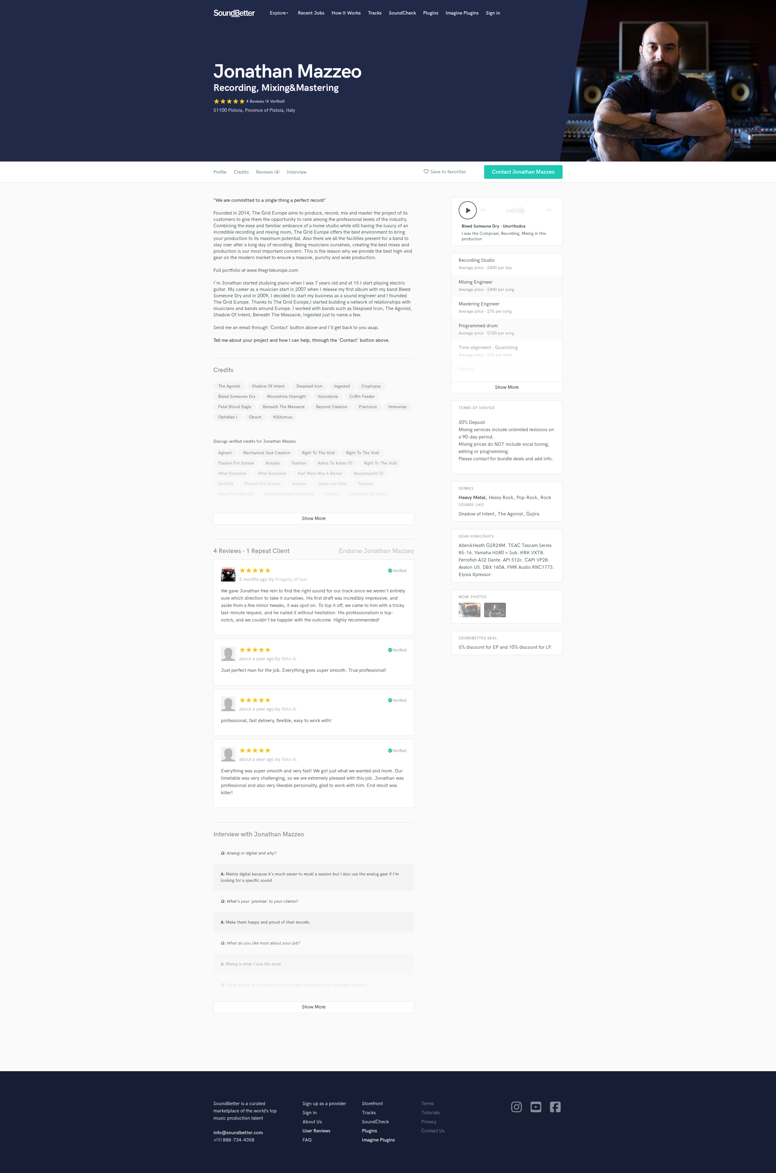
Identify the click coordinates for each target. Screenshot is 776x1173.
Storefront (372, 1104)
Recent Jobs (311, 13)
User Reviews (316, 1131)
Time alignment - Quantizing (488, 348)
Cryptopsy (371, 386)
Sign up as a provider (324, 1104)
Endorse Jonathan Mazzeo (376, 551)
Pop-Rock (527, 498)
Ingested (342, 386)
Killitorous (282, 417)
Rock (545, 498)
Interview (296, 172)
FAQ (307, 1140)
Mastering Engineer (479, 304)
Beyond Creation (331, 406)
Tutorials (430, 1113)
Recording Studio (477, 260)
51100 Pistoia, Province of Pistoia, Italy (254, 110)
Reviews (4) (267, 172)
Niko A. (290, 659)
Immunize (397, 406)
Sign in (493, 13)
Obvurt (255, 417)
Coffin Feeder (362, 396)
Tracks (375, 13)
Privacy (428, 1122)
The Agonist (229, 386)
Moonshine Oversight (286, 396)
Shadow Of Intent (268, 386)
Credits (241, 172)
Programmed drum (478, 326)
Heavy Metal (472, 498)
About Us (312, 1122)
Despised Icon (309, 386)
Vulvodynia (328, 396)
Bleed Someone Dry (237, 396)
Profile (219, 172)
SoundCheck (402, 13)
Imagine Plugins (462, 13)
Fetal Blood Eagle (234, 406)
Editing (466, 369)
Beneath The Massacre (284, 406)
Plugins (430, 13)
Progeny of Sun (291, 579)
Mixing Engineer (476, 282)
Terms (427, 1104)
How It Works (346, 13)
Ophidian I (227, 417)
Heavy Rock (501, 498)
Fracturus (368, 406)
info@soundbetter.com (238, 1133)
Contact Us (433, 1131)
